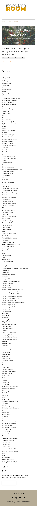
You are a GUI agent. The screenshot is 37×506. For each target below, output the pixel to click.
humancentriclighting (8, 275)
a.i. (3, 87)
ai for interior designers (9, 105)
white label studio (8, 460)
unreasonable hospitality (9, 449)
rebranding (5, 391)
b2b (3, 115)
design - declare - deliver (10, 188)
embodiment (5, 214)
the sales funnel (7, 434)
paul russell (5, 367)
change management (8, 156)
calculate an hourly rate (9, 145)
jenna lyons (5, 313)
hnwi (3, 257)
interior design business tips (10, 298)
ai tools (4, 107)
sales (3, 397)
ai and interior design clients (11, 98)
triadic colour (6, 442)
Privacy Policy (10, 502)
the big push (6, 432)
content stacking (7, 180)
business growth (7, 137)
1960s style (5, 85)
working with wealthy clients (11, 462)
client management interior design (12, 169)
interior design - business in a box (12, 290)
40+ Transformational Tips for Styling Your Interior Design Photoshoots (15, 51)
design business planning (9, 191)
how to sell (5, 270)
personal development (9, 371)
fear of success (7, 225)
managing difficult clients (9, 339)
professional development (10, 386)
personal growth (7, 374)
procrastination (6, 382)
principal (4, 380)
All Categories (6, 81)
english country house (9, 216)
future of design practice (9, 238)
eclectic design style (8, 206)
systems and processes (9, 427)
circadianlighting (7, 163)
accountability (6, 90)
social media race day (9, 423)
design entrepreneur (8, 195)
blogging (4, 126)
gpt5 (3, 253)
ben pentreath (6, 120)
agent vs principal (7, 94)
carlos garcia (6, 152)
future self (5, 240)
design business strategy (9, 193)
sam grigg (22, 58)
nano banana (6, 354)
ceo (3, 154)
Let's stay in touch (9, 483)
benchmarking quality (8, 122)
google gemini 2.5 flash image (11, 244)
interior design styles (8, 305)
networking (5, 356)
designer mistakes (7, 201)
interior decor (6, 285)
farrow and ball (7, 223)
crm (3, 184)
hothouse (5, 264)
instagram (5, 277)
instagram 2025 (6, 279)
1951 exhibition (6, 83)
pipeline (4, 378)
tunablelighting (6, 444)
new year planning (7, 361)
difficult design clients (9, 204)
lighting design (6, 326)
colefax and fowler (8, 171)
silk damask (5, 412)
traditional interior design (10, 438)
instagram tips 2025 (8, 283)
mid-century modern (8, 350)
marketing (5, 341)
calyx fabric (5, 148)
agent (4, 92)
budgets (4, 133)
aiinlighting (5, 111)
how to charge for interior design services (15, 268)
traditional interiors (8, 440)
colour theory (6, 178)
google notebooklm (8, 247)
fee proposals (6, 227)
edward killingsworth (8, 210)
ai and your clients (8, 102)
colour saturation (7, 173)
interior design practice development (13, 303)
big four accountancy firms (10, 124)
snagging (5, 417)
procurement (6, 384)
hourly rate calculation (9, 266)
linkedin (4, 331)
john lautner (6, 315)
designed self (6, 199)
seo (3, 410)
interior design (6, 287)
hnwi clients (6, 259)
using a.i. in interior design (10, 451)
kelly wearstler (6, 322)
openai (4, 365)
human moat (6, 272)
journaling (5, 318)
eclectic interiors (7, 208)
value (3, 455)
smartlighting (6, 414)
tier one (4, 436)
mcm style (5, 346)
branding (4, 128)
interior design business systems (12, 296)
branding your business (9, 130)
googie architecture (8, 242)
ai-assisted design (7, 109)
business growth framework (10, 139)
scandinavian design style (10, 402)
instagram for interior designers (11, 281)
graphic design (6, 255)
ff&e (3, 232)
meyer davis (5, 348)
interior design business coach (11, 292)
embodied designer (8, 212)
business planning (7, 141)
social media (6, 419)
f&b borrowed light (8, 221)
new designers (6, 358)
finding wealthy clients (9, 234)
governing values (7, 249)
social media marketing (9, 421)
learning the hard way (9, 324)
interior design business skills (11, 294)
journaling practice (7, 320)
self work (5, 404)
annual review (6, 113)
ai (2, 96)
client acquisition (7, 165)
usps (3, 453)
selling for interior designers (10, 408)
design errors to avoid (9, 197)
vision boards (6, 457)
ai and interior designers (9, 100)
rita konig (5, 395)
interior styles (6, 309)
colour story (5, 176)
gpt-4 (3, 251)
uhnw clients (6, 447)
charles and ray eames (9, 158)
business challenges (8, 135)
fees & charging (7, 229)
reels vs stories (7, 393)
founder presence (7, 236)
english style (6, 219)
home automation (7, 262)
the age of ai (6, 429)
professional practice (8, 389)
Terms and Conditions (24, 502)
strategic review (7, 425)
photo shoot (15, 58)
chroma (4, 161)
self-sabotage (6, 406)
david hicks (5, 186)
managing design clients (9, 337)
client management (8, 167)
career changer (6, 150)
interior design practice (9, 300)
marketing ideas (6, 343)
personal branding (7, 369)
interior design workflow (9, 307)
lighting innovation (7, 328)
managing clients (7, 335)
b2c (3, 117)
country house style (8, 182)
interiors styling (6, 58)
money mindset (6, 352)
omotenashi (5, 363)
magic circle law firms (9, 333)
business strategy (7, 143)
